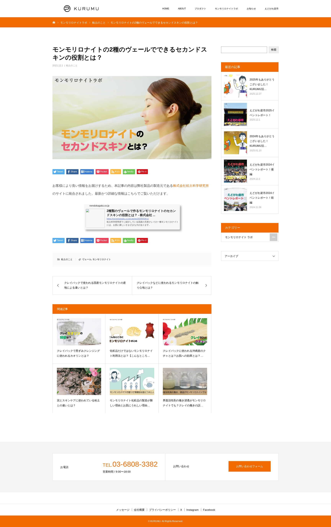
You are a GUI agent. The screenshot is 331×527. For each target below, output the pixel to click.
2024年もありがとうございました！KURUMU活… (262, 141)
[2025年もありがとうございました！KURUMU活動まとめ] (235, 86)
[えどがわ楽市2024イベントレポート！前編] (235, 199)
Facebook (209, 509)
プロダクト (200, 8)
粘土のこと (72, 65)
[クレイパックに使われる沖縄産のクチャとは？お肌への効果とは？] (185, 331)
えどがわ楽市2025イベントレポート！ (262, 113)
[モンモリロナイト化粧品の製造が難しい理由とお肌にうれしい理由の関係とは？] (132, 381)
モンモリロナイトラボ (226, 8)
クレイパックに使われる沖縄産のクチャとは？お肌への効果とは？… (184, 353)
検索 (273, 49)
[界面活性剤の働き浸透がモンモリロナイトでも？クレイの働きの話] (185, 381)
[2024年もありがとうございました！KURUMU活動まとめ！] (235, 142)
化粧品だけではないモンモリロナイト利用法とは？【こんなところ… (131, 353)
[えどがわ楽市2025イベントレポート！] (235, 114)
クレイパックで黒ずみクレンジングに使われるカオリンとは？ (78, 353)
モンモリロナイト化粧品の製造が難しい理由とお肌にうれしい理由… (131, 403)
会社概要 (139, 509)
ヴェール (86, 259)
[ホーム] (53, 22)
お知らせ (251, 8)
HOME (165, 8)
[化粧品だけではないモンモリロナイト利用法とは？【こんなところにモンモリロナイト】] (132, 331)
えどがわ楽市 (272, 8)
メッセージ (122, 509)
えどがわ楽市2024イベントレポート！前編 (262, 197)
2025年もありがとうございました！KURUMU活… (262, 84)
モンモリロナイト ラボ (250, 237)
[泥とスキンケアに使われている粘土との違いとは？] (79, 381)
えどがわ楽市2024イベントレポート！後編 (262, 169)
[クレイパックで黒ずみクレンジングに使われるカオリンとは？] (79, 331)
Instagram (192, 509)
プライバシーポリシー (162, 509)
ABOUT (182, 8)
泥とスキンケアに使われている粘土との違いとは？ (78, 403)
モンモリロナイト (102, 259)
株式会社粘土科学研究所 (191, 186)
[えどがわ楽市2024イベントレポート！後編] (235, 171)
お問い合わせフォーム (249, 466)
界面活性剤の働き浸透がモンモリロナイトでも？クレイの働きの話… (184, 403)
